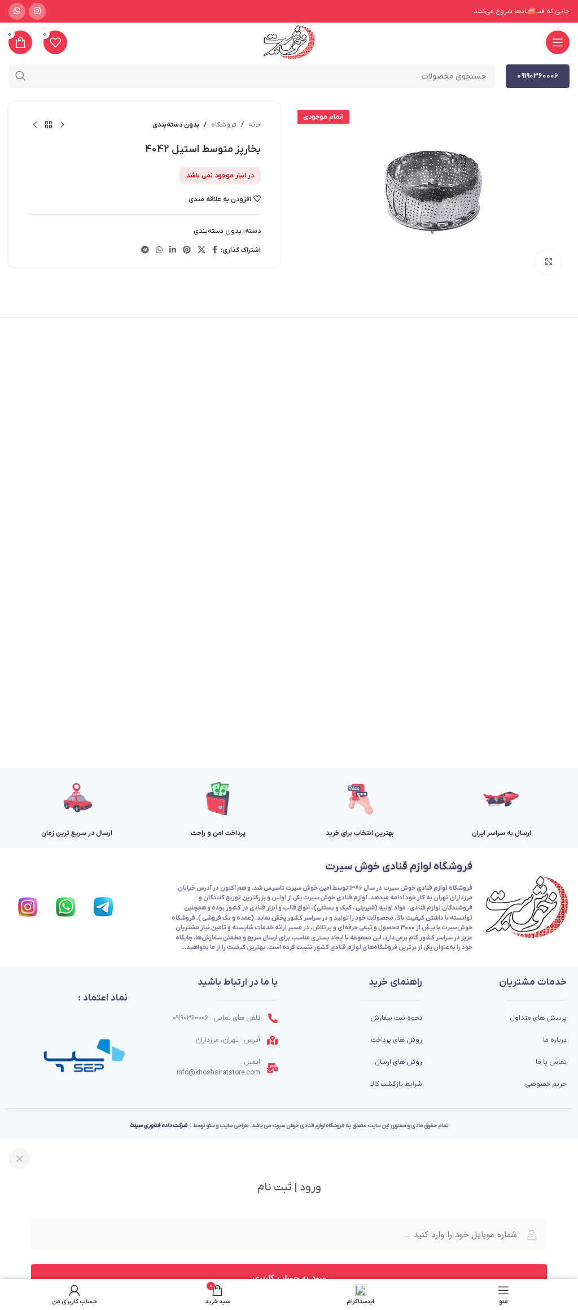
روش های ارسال (398, 1062)
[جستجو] (20, 76)
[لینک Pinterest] (186, 250)
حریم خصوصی (546, 1084)
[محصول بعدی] (35, 125)
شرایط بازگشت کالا (396, 1084)
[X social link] (201, 250)
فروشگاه (224, 124)
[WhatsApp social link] (16, 11)
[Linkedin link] (172, 250)
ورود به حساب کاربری (289, 1278)
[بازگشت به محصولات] (48, 125)
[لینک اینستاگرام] (37, 11)
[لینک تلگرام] (145, 250)
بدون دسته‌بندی (175, 124)
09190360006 (537, 76)
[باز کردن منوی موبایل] (557, 42)
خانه (254, 124)
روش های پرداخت (396, 1039)
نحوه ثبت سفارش (396, 1017)
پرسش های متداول (538, 1017)
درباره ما (555, 1039)
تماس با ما (551, 1062)
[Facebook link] (215, 250)
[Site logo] (289, 42)
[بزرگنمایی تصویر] (548, 262)
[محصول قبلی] (62, 125)
